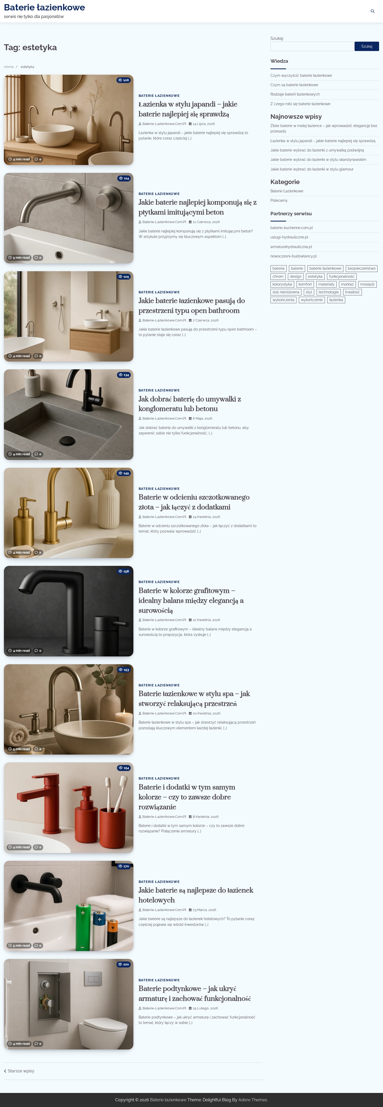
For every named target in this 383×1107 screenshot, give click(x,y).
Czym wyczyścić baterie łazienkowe (301, 75)
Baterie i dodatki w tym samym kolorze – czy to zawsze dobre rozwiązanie (187, 797)
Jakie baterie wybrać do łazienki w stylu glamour (312, 169)
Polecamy (279, 200)
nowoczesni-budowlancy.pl (293, 256)
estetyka (315, 276)
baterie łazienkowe (325, 269)
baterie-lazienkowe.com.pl (164, 124)
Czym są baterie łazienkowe (294, 85)
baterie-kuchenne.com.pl (291, 228)
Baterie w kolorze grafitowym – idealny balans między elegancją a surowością (191, 600)
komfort (305, 284)
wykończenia (283, 300)
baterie (297, 269)
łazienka (336, 300)
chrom (278, 276)
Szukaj (276, 38)
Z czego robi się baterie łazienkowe (300, 104)
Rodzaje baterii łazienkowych (295, 94)
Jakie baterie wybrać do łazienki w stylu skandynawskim (318, 159)
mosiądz (367, 284)
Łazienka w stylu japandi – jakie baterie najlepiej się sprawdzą (322, 141)
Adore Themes (252, 1099)
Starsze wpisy (21, 1070)
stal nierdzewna (286, 292)
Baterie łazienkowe (44, 7)
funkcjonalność (342, 276)
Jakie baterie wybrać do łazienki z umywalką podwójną (317, 150)
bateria (279, 269)
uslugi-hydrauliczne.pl (289, 237)
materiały (326, 284)
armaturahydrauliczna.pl (291, 247)
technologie (329, 292)
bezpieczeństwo (361, 269)
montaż (347, 284)
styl (309, 292)
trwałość (352, 292)
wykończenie (312, 300)
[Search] (372, 11)
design (295, 276)
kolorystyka (282, 284)
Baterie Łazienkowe (159, 96)
